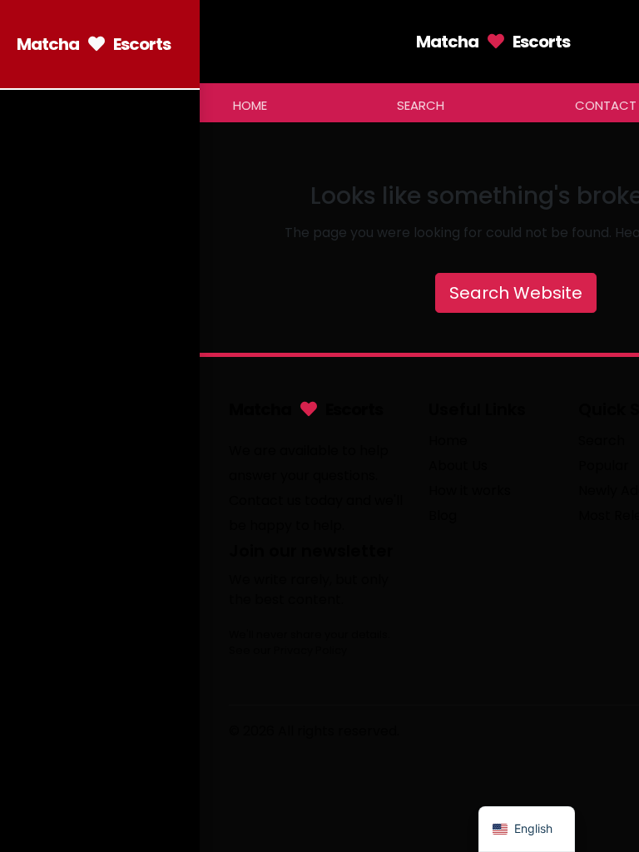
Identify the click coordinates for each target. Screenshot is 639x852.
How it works (469, 490)
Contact (606, 105)
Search (420, 105)
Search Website (515, 293)
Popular (603, 465)
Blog (442, 515)
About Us (458, 465)
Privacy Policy (310, 650)
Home (250, 105)
